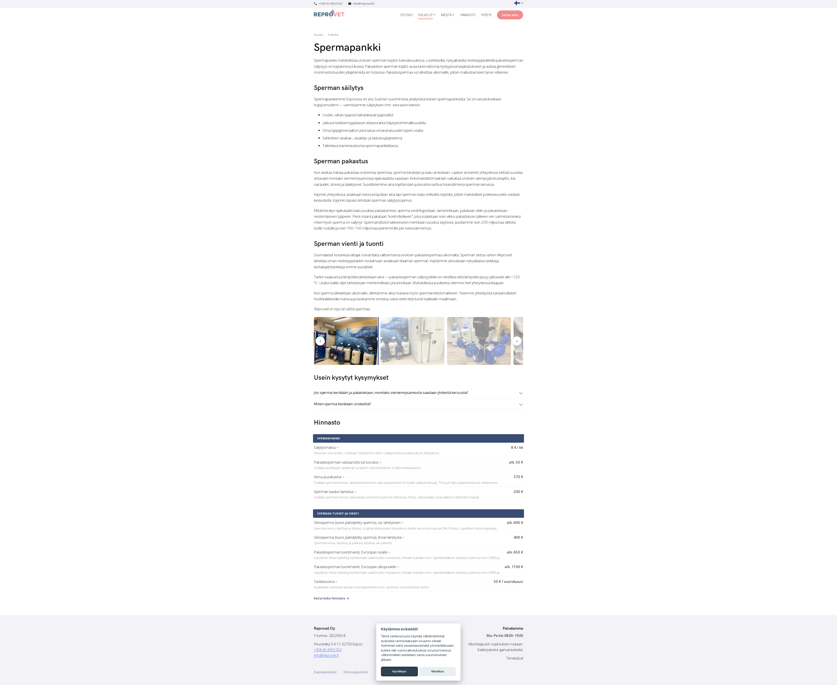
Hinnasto (468, 15)
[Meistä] (453, 14)
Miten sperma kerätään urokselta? (342, 403)
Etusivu (407, 15)
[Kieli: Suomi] (518, 3)
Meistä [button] (446, 15)
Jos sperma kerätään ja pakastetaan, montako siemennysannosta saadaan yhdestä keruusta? (391, 392)
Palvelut (425, 15)
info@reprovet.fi (326, 655)
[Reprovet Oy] (329, 14)
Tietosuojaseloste (355, 672)
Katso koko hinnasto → (331, 598)
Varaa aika (510, 15)
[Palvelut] (434, 14)
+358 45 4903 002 (328, 649)
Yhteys (486, 15)
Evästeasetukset (325, 672)
